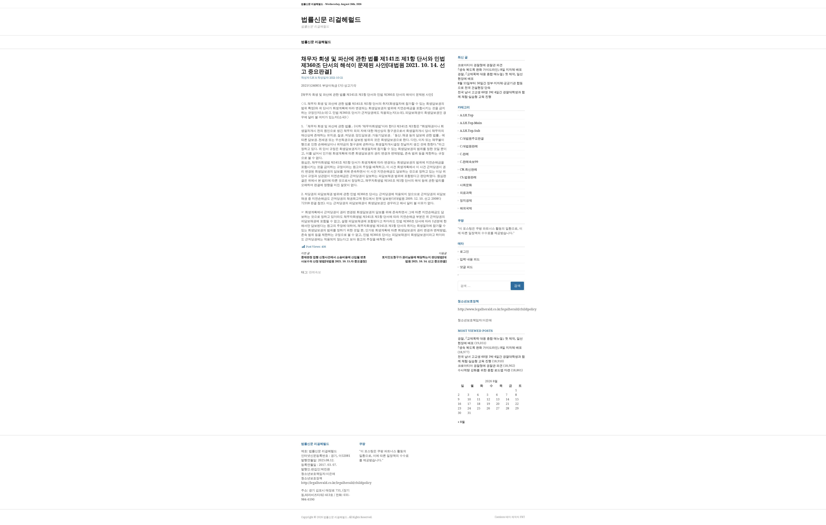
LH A (313, 77)
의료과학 (466, 192)
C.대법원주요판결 (472, 138)
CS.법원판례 (468, 177)
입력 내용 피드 (470, 259)
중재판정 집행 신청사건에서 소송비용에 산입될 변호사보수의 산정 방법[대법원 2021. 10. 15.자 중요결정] (334, 257)
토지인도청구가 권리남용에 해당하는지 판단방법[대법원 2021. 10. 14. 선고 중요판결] (414, 257)
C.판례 (464, 154)
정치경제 (466, 200)
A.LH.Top (466, 115)
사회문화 (466, 185)
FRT (522, 517)
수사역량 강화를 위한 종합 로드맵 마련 (484, 370)
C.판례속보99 (469, 161)
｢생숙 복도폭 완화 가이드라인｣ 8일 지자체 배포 (490, 69)
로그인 (464, 251)
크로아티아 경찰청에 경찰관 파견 (480, 65)
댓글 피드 (466, 267)
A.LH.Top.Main (471, 123)
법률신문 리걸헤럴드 (331, 19)
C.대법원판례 (469, 146)
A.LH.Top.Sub (470, 130)
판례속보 (315, 272)
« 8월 (461, 422)
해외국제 (466, 208)
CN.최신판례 (468, 169)
